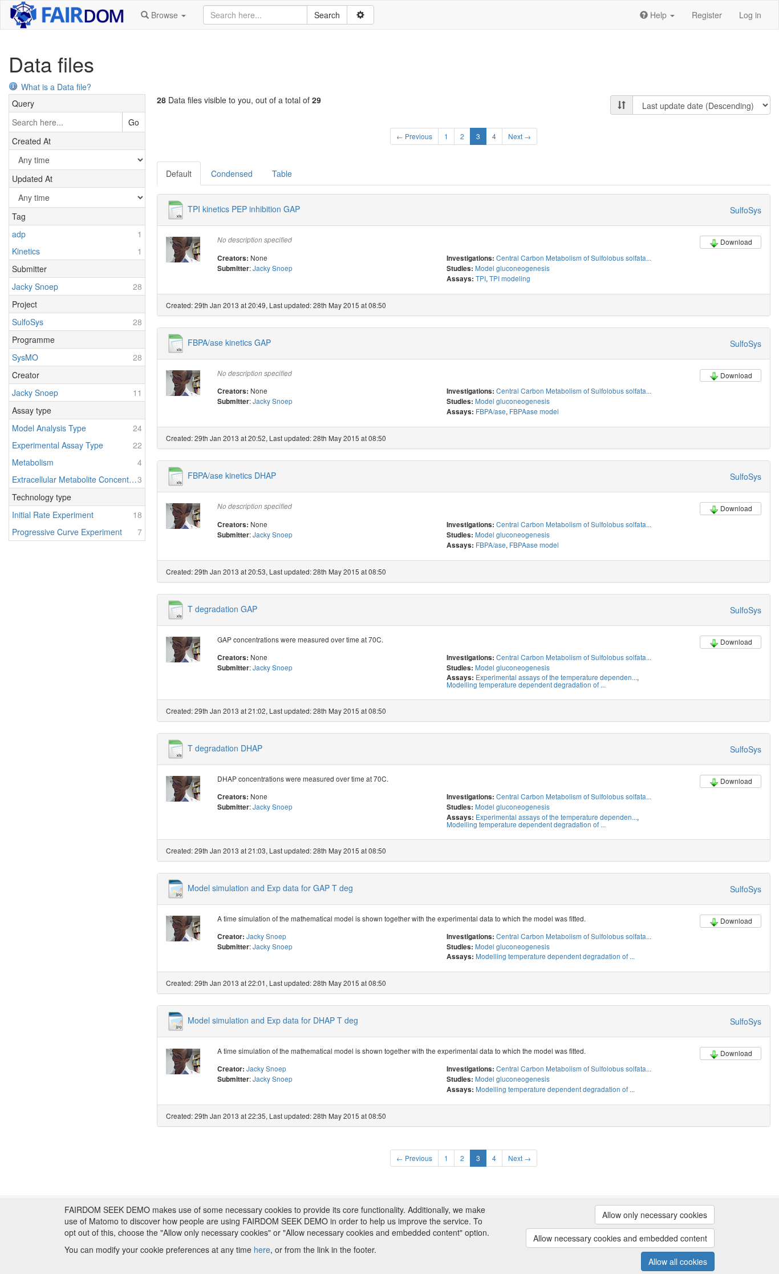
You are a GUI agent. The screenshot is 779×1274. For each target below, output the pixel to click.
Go (133, 122)
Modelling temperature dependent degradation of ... (526, 684)
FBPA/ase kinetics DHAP (232, 475)
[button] (163, 15)
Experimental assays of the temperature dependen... (556, 677)
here (262, 1249)
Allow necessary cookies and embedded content (620, 1238)
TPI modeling (509, 278)
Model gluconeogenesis (512, 268)
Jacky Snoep (273, 268)
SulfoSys (745, 210)
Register (707, 15)
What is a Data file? (56, 86)
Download (736, 241)
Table (282, 173)
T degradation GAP (222, 608)
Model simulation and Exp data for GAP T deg (270, 887)
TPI (481, 278)
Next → (519, 136)
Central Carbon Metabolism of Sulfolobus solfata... (573, 257)
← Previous (414, 136)
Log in (750, 15)
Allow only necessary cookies (654, 1214)
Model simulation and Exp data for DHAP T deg (273, 1020)
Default (179, 173)
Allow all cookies (677, 1261)
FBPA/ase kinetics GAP (229, 341)
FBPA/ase (491, 411)
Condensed (232, 173)
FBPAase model (534, 411)
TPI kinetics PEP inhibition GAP (244, 209)
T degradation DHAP (225, 748)
